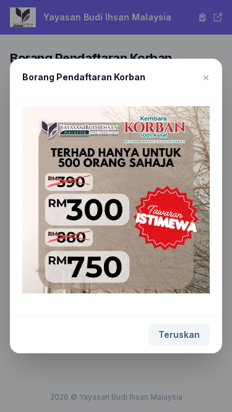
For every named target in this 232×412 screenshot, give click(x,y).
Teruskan (179, 334)
